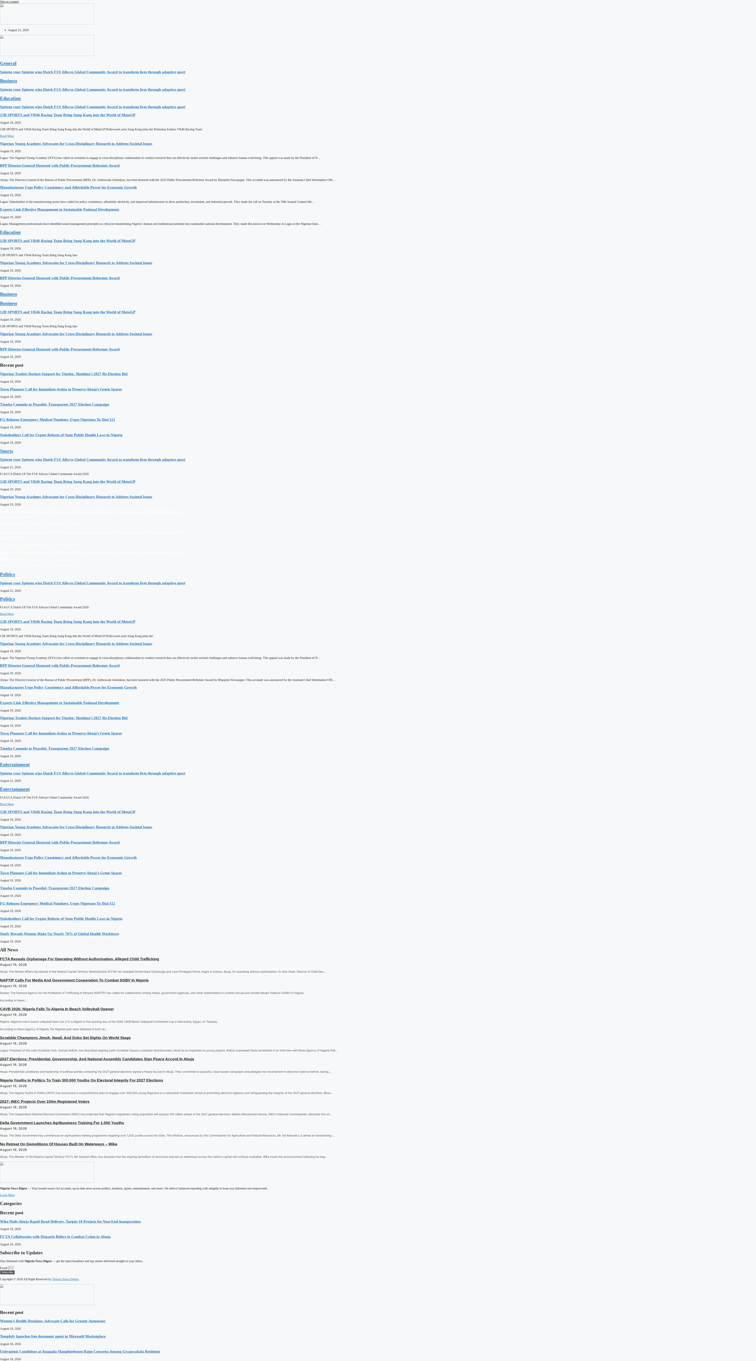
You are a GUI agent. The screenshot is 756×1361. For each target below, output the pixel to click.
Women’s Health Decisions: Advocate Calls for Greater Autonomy (53, 1321)
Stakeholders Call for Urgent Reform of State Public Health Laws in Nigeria (61, 435)
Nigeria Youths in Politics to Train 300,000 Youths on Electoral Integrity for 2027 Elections (81, 1080)
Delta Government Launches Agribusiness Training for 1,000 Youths (62, 1123)
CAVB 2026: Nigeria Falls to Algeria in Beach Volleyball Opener (57, 1009)
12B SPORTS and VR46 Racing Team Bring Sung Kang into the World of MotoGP (67, 115)
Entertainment (15, 764)
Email (4, 1268)
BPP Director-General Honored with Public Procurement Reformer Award (60, 165)
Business (8, 80)
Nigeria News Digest (65, 1279)
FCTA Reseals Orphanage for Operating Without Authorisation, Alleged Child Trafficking (79, 959)
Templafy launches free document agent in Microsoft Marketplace (53, 1336)
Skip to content (9, 1)
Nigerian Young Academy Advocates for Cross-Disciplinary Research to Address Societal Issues (76, 144)
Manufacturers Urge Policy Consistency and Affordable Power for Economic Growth (68, 187)
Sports (6, 451)
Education (10, 98)
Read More (7, 136)
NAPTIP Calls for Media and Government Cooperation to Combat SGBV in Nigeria (74, 980)
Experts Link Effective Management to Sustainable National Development (59, 209)
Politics (7, 574)
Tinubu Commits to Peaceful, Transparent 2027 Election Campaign (54, 404)
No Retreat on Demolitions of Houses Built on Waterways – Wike (58, 1144)
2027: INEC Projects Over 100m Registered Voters (45, 1101)
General (8, 63)
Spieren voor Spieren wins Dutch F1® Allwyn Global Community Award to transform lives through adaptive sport (92, 72)
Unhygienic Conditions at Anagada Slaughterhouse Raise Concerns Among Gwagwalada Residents (80, 1351)
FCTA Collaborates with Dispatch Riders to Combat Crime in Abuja (55, 1237)
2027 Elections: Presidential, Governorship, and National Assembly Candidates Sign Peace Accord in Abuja (97, 1059)
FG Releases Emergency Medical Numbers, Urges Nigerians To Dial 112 (57, 419)
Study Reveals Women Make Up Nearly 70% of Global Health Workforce (59, 934)
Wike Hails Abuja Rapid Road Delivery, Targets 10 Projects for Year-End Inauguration (70, 1221)
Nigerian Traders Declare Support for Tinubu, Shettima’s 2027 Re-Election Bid (64, 374)
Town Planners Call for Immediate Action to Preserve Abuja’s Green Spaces (61, 389)
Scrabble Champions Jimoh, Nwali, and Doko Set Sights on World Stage (65, 1038)
